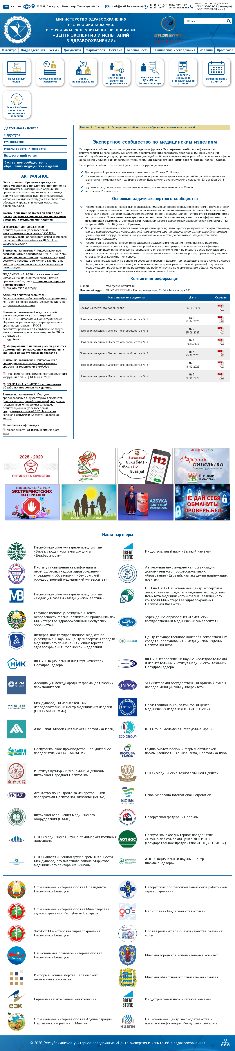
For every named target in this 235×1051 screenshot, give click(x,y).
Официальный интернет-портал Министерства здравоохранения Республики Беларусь (71, 911)
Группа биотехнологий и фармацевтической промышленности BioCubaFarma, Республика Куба (186, 751)
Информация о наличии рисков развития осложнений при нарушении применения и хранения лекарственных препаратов (34, 349)
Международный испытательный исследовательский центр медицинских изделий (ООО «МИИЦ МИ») (73, 707)
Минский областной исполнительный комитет (181, 977)
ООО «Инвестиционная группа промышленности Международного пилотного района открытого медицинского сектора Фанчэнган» (73, 861)
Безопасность (137, 50)
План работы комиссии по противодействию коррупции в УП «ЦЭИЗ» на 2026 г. (35, 375)
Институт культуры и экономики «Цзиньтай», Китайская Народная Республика (70, 773)
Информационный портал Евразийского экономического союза (66, 977)
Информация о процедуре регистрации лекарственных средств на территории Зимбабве (30, 363)
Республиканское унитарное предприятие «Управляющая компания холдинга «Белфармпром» (68, 551)
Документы (72, 50)
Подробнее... (13, 339)
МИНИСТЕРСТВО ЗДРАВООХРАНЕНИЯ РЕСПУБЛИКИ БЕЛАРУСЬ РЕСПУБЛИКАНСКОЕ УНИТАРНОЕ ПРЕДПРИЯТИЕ (91, 30)
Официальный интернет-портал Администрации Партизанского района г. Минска (73, 1021)
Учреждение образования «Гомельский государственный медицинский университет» (181, 619)
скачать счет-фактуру (22, 288)
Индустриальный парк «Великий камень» (178, 551)
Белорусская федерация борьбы (171, 817)
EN (19, 6)
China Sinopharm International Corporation (178, 795)
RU (6, 6)
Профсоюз (225, 50)
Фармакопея (95, 50)
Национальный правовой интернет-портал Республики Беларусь (68, 955)
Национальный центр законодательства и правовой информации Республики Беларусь (181, 1021)
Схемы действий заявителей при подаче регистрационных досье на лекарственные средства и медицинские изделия (34, 216)
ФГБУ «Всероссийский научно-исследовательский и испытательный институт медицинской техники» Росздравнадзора (186, 663)
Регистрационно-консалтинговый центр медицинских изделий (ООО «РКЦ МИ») (177, 707)
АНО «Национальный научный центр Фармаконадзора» (174, 861)
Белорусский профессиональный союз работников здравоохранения (186, 889)
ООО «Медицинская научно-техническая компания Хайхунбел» (75, 839)
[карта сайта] (225, 1045)
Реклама (115, 50)
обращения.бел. (14, 206)
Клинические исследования (174, 50)
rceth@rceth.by (127, 6)
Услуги (54, 50)
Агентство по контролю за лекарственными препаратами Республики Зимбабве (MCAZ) (69, 795)
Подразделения (33, 50)
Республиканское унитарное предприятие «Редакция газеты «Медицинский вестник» (69, 596)
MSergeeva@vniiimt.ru (120, 286)
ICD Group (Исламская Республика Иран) (178, 729)
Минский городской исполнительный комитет (181, 955)
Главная (84, 127)
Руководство (14, 142)
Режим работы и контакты (25, 149)
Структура (12, 135)
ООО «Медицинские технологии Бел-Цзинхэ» (181, 773)
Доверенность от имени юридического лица (31, 431)
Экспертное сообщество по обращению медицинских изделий (31, 164)
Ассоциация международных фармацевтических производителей (73, 685)
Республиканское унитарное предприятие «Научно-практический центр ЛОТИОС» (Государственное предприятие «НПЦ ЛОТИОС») (185, 839)
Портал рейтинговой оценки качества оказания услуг (183, 933)
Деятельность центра (21, 128)
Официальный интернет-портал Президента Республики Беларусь (70, 889)
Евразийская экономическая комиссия (65, 999)
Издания (206, 50)
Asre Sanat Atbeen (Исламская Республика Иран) (74, 729)
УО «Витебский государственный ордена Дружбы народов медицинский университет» (185, 685)
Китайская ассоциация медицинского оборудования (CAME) (64, 817)
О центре (9, 50)
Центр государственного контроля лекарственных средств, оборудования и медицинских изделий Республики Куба (186, 641)
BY (12, 6)
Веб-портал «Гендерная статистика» (175, 911)
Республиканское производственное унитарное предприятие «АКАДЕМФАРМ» (72, 751)
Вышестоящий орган (20, 155)
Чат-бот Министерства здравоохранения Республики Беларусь (67, 933)
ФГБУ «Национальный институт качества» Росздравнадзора (68, 663)
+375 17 (212, 4)
